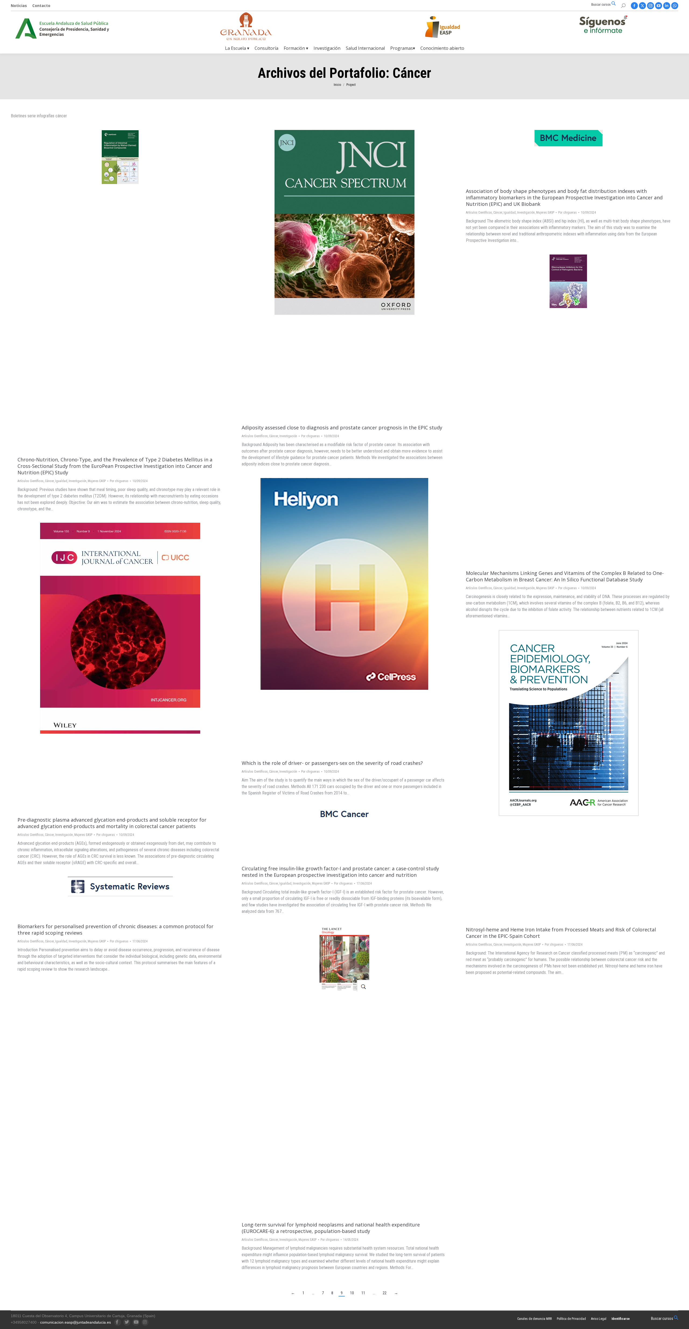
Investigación (77, 481)
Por (119, 481)
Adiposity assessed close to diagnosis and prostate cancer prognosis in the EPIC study (342, 427)
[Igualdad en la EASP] (451, 27)
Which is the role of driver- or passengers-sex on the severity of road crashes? (332, 763)
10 (352, 1293)
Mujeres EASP (97, 481)
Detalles (127, 290)
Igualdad (61, 481)
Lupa (113, 290)
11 (363, 1293)
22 (384, 1293)
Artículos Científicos (30, 481)
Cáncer (49, 481)
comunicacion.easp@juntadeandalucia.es (75, 1322)
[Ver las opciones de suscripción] (603, 25)
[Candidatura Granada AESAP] (246, 38)
